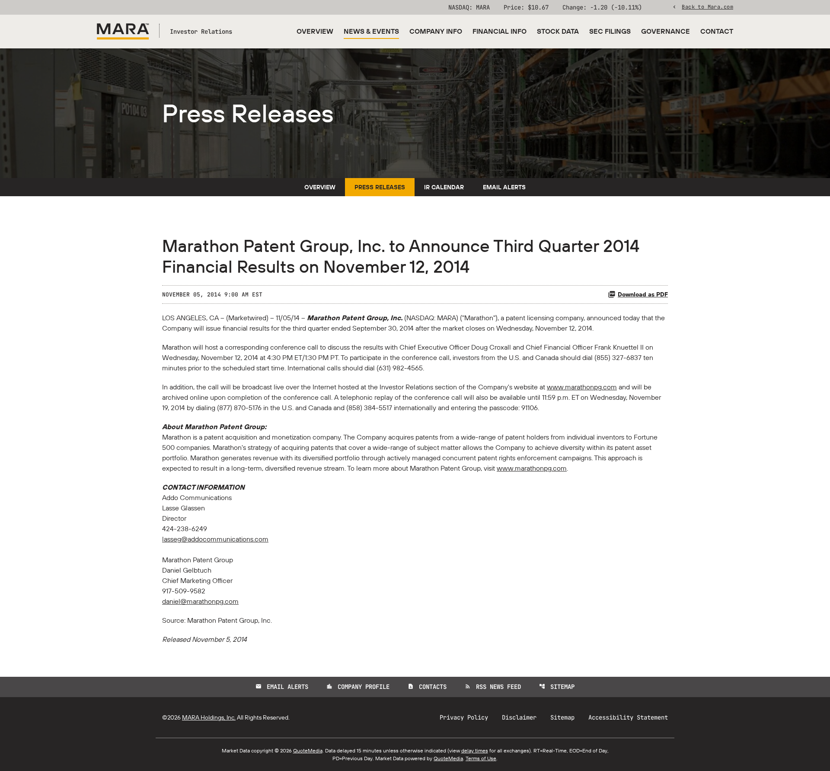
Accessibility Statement (628, 717)
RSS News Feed (493, 687)
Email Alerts (504, 187)
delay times (474, 750)
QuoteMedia (307, 750)
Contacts (427, 687)
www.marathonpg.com (582, 386)
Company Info (435, 31)
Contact (716, 31)
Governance (665, 31)
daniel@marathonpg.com (200, 601)
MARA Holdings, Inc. (209, 717)
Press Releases (379, 187)
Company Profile (357, 687)
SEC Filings (610, 31)
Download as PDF (643, 294)
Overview (315, 31)
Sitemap (557, 687)
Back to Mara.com (707, 6)
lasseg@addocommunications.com (215, 539)
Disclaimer (519, 717)
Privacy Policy (464, 717)
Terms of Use (481, 758)
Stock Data (558, 31)
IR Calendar (444, 187)
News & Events (371, 31)
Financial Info (499, 31)
